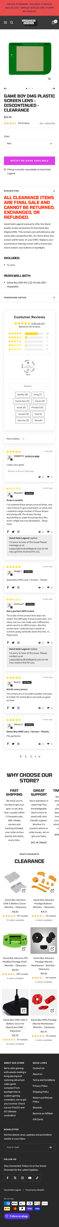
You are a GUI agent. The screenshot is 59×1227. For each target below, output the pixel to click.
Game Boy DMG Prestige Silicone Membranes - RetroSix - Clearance (44, 1024)
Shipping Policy (41, 1091)
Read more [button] (12, 635)
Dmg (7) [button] (38, 394)
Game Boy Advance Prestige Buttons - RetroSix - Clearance (44, 904)
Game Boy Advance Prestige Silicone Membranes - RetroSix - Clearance (43, 964)
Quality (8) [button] (22, 394)
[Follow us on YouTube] (29, 1178)
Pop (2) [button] (38, 414)
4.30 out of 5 (38, 323)
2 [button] (25, 756)
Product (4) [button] (37, 407)
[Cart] (53, 22)
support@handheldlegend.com (25, 548)
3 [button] (31, 756)
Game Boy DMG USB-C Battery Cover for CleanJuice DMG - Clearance (15, 1025)
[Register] (50, 1147)
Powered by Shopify (35, 1190)
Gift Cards (38, 1119)
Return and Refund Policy (42, 1099)
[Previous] (5, 88)
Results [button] (38, 420)
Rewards (37, 1107)
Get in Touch (39, 842)
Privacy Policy (40, 1086)
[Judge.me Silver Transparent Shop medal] (28, 366)
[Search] (11, 22)
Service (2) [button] (23, 420)
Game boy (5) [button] (22, 401)
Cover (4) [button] (40, 401)
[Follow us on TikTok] (37, 1178)
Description (11, 191)
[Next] (53, 88)
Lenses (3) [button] (23, 414)
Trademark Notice (15, 297)
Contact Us (38, 1068)
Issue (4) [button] (21, 407)
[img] (14, 451)
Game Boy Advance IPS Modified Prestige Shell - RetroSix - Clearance (15, 962)
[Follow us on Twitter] (15, 1178)
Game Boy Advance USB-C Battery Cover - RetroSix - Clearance (15, 904)
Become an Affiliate (43, 1113)
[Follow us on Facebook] (7, 1178)
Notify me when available (29, 160)
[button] (15, 333)
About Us (37, 1074)
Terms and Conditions (44, 1080)
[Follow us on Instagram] (22, 1178)
